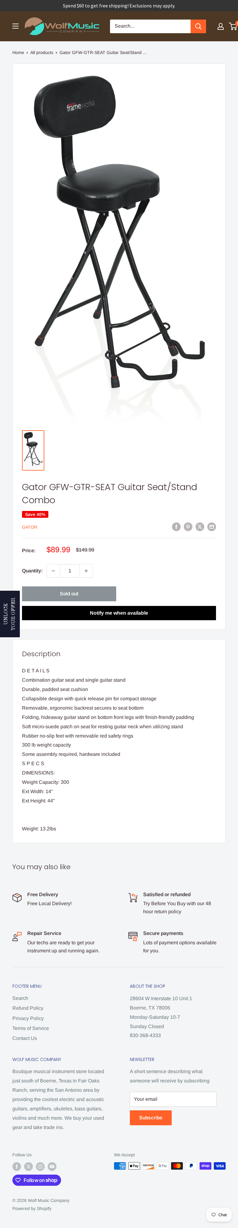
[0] (233, 26)
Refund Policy (27, 1008)
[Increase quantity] (86, 570)
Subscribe (150, 1117)
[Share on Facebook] (176, 526)
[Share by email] (211, 526)
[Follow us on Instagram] (40, 1166)
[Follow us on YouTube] (52, 1166)
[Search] (198, 26)
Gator (29, 527)
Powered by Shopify (31, 1208)
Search (20, 998)
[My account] (221, 26)
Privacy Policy (28, 1018)
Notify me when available (119, 613)
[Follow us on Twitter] (28, 1166)
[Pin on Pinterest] (188, 526)
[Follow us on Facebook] (16, 1166)
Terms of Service (30, 1028)
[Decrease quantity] (53, 570)
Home (18, 52)
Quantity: (32, 570)
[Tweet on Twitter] (200, 526)
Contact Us (24, 1038)
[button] (10, 614)
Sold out (69, 593)
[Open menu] (15, 26)
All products (41, 52)
